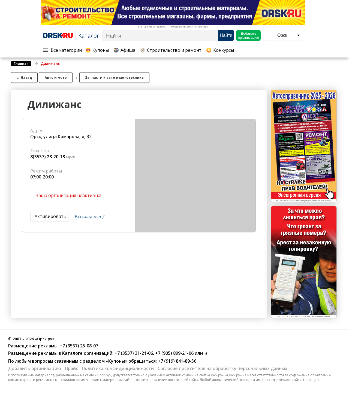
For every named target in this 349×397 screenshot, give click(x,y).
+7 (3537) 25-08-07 (78, 346)
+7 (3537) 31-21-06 (133, 353)
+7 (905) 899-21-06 (174, 353)
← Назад (24, 77)
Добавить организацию (34, 368)
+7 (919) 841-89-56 (176, 361)
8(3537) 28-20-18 (47, 157)
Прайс (71, 368)
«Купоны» (116, 361)
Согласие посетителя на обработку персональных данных (222, 368)
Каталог (88, 35)
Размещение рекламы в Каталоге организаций (60, 353)
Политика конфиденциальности (118, 368)
